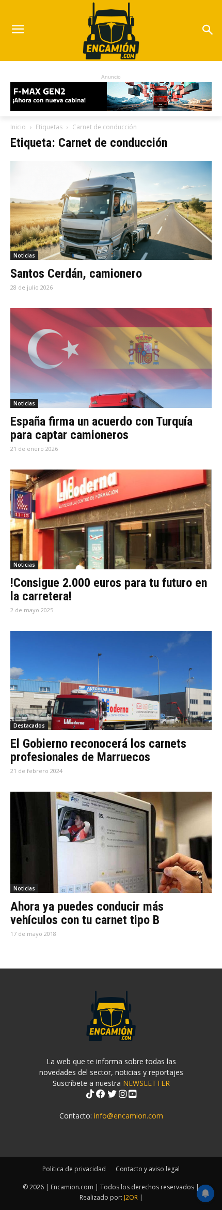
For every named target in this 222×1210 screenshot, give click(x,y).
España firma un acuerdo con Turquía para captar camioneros (101, 428)
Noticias (24, 255)
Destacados (29, 725)
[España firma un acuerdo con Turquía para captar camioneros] (111, 358)
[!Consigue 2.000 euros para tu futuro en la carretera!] (111, 519)
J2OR (131, 1197)
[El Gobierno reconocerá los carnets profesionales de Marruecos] (111, 681)
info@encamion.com (128, 1116)
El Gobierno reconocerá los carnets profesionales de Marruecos (98, 750)
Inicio (18, 127)
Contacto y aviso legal (148, 1168)
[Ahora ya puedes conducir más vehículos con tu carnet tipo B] (111, 842)
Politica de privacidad (74, 1168)
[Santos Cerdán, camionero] (111, 211)
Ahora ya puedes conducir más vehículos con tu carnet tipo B (87, 913)
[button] (207, 31)
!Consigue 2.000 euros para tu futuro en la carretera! (108, 589)
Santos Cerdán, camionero (76, 273)
